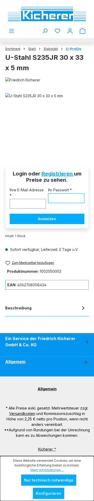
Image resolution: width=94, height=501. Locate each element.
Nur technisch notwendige (48, 480)
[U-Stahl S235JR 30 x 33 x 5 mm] (47, 122)
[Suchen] (45, 31)
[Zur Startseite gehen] (47, 14)
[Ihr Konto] (70, 31)
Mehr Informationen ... (47, 470)
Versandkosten (22, 413)
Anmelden (47, 219)
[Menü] (11, 31)
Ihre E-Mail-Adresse (27, 193)
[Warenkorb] (82, 31)
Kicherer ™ (47, 449)
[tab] (45, 309)
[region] (47, 122)
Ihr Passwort (60, 190)
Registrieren (58, 174)
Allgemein (15, 361)
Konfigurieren (48, 493)
